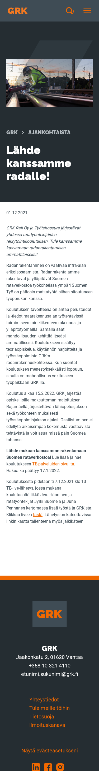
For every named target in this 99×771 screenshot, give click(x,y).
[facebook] (50, 766)
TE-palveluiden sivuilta (53, 463)
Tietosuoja (41, 716)
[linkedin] (38, 766)
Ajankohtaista (49, 132)
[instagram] (61, 766)
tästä (38, 514)
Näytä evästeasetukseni (49, 750)
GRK (12, 132)
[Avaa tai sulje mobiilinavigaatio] (87, 10)
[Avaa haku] (72, 10)
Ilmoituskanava (47, 725)
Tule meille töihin (49, 708)
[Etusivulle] (18, 10)
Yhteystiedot (44, 699)
